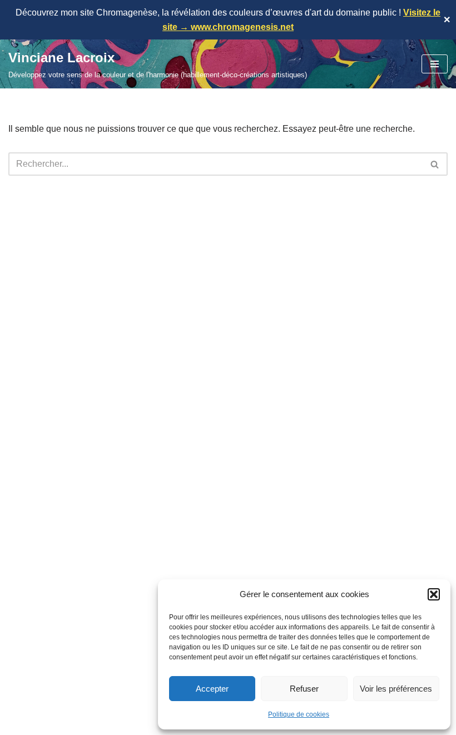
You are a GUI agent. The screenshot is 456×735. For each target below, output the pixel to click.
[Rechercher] (435, 164)
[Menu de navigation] (435, 63)
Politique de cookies (298, 714)
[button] (433, 594)
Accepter (212, 688)
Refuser (304, 688)
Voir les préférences (396, 688)
